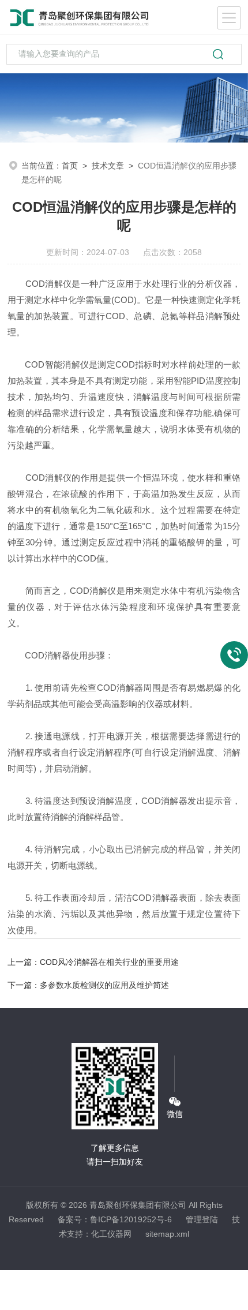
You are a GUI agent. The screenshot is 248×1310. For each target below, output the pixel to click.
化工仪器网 (111, 1233)
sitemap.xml (167, 1233)
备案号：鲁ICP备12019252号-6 (115, 1219)
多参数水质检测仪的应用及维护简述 (104, 985)
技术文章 (108, 165)
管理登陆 (202, 1219)
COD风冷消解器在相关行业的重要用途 (109, 962)
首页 (70, 165)
